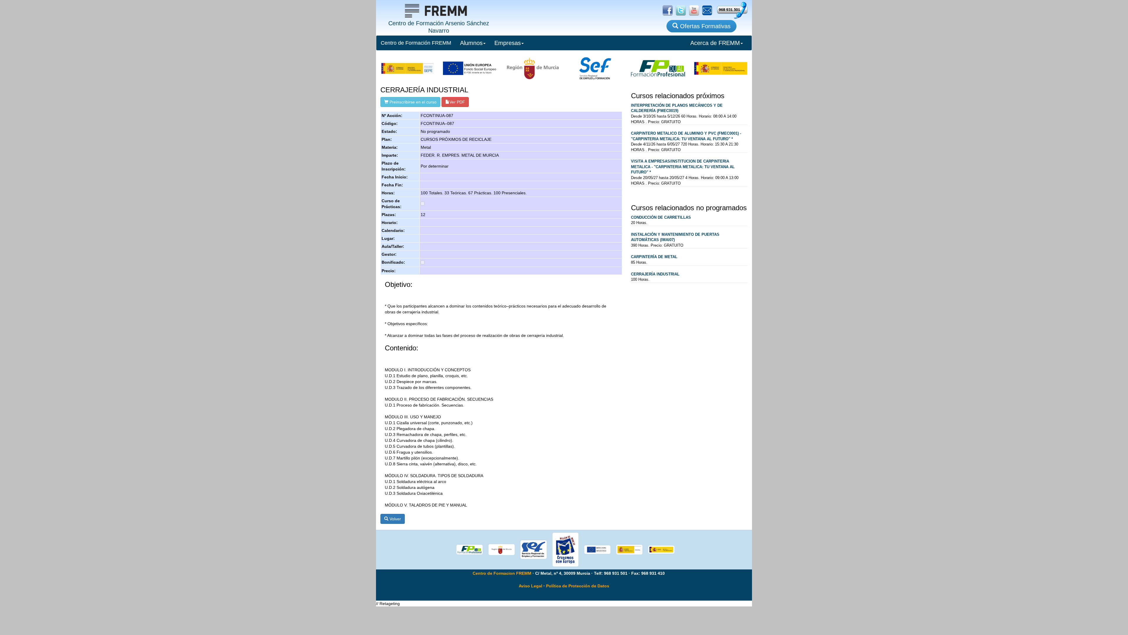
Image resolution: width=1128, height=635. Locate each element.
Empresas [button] (507, 43)
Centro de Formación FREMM (416, 43)
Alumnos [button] (471, 43)
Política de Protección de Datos (577, 586)
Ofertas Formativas (704, 26)
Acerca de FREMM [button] (715, 43)
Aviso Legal (530, 586)
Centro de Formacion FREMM (502, 573)
